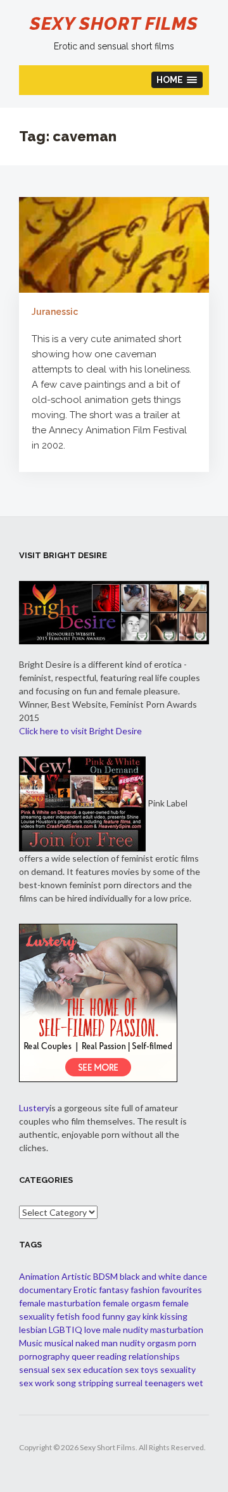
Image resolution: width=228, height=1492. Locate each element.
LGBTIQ (65, 1329)
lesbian (33, 1329)
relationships (154, 1356)
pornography (44, 1356)
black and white (150, 1276)
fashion (145, 1289)
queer (83, 1356)
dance (195, 1276)
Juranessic (55, 312)
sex (58, 1369)
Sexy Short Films (114, 23)
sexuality (178, 1369)
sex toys (141, 1369)
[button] (177, 80)
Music (30, 1342)
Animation (39, 1276)
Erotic (85, 1289)
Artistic (76, 1276)
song (66, 1382)
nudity (132, 1342)
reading (112, 1356)
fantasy (114, 1289)
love (92, 1329)
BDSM (105, 1276)
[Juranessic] (114, 243)
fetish (68, 1316)
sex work (36, 1382)
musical (58, 1342)
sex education (95, 1369)
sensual (34, 1369)
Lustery (34, 1107)
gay (134, 1316)
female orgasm (131, 1303)
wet (195, 1382)
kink (150, 1316)
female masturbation (60, 1303)
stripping (95, 1382)
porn (187, 1342)
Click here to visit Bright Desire (80, 730)
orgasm (161, 1342)
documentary (45, 1289)
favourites (182, 1289)
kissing (173, 1316)
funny (113, 1316)
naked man (96, 1342)
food (91, 1316)
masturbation (176, 1329)
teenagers (165, 1382)
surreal (128, 1382)
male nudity (125, 1329)
